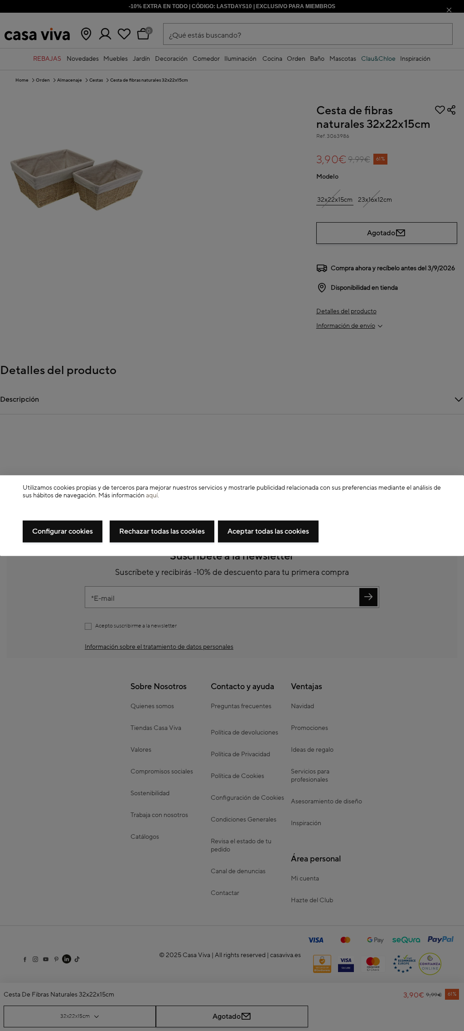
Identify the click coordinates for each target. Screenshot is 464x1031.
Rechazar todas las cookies (162, 531)
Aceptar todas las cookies (268, 531)
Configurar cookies (62, 531)
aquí (152, 495)
